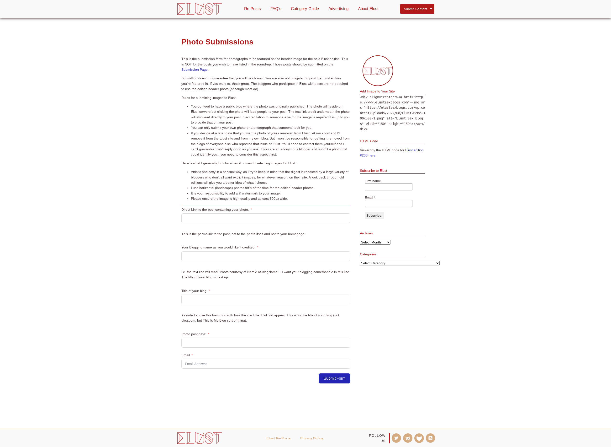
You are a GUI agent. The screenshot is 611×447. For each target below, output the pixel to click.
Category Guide (305, 8)
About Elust (368, 8)
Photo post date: (193, 334)
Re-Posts (252, 8)
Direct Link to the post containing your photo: (215, 209)
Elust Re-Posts (279, 438)
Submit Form (334, 378)
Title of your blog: (194, 291)
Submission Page (194, 69)
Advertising (338, 8)
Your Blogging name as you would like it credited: (218, 247)
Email (185, 355)
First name (373, 181)
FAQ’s (275, 8)
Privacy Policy (311, 438)
